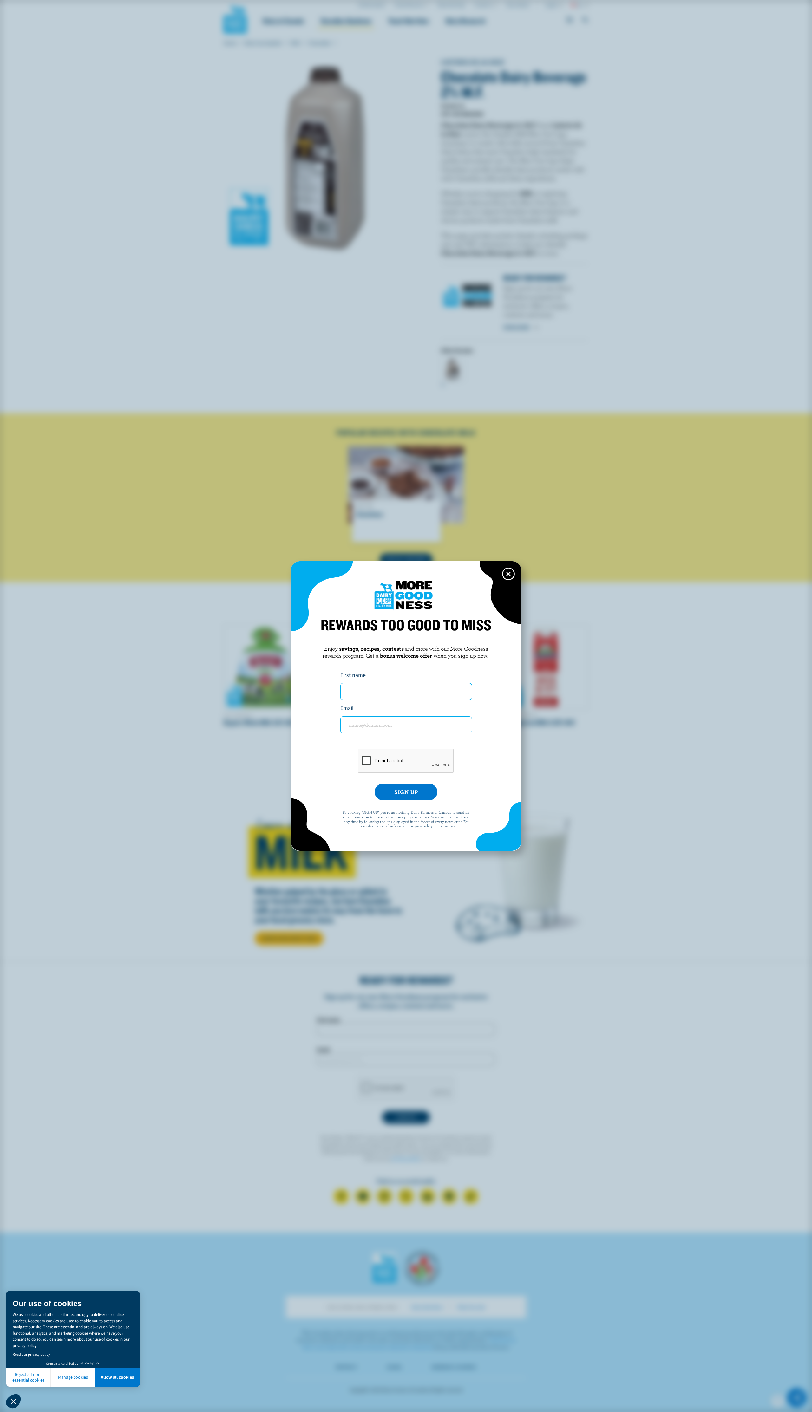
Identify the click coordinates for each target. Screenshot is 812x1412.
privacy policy (421, 825)
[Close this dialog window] (508, 574)
